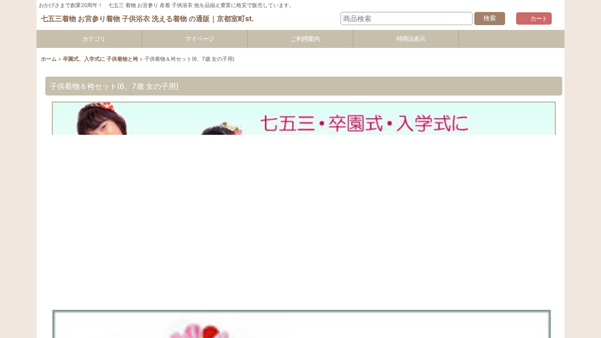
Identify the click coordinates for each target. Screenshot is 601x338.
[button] (511, 39)
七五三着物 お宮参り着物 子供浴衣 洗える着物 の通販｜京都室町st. (147, 18)
